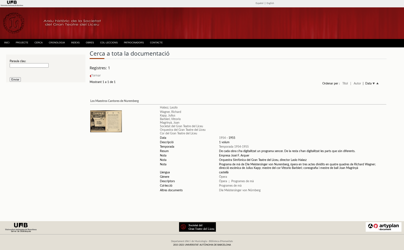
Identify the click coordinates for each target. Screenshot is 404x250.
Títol (345, 83)
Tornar (96, 75)
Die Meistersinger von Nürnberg (239, 190)
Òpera (223, 176)
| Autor (355, 83)
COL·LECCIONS (109, 42)
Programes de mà (242, 181)
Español (259, 3)
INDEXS (75, 42)
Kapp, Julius (167, 115)
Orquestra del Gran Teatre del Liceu (183, 129)
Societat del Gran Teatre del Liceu (181, 126)
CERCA (39, 42)
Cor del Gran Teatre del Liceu (178, 133)
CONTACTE (156, 42)
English (270, 3)
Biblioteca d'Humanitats (221, 241)
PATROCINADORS (134, 42)
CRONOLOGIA (57, 42)
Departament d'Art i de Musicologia (189, 241)
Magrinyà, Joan (169, 122)
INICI (6, 42)
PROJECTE (22, 42)
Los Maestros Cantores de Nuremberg (114, 101)
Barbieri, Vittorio (170, 119)
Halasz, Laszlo (169, 107)
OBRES (90, 42)
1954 (222, 137)
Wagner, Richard (170, 112)
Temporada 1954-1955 (234, 146)
